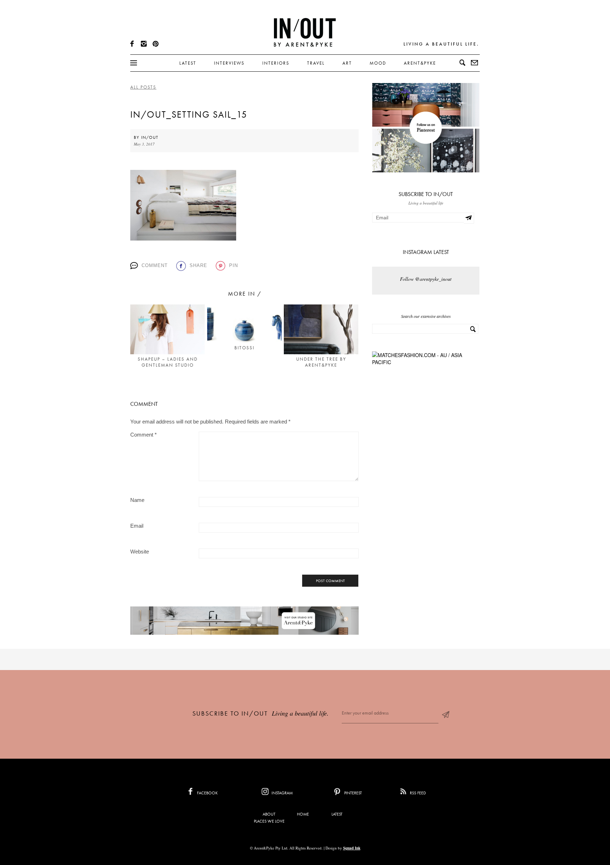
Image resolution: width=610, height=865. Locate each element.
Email (136, 526)
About (269, 814)
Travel (316, 63)
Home (303, 814)
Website (139, 552)
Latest (187, 63)
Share (198, 265)
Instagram (281, 793)
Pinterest (352, 793)
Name (137, 500)
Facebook (207, 793)
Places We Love (269, 821)
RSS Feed (417, 793)
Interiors (275, 63)
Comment (155, 265)
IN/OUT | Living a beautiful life (305, 32)
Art (347, 63)
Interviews (229, 63)
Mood (378, 63)
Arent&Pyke (420, 63)
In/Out (149, 137)
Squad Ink (351, 848)
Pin (233, 265)
